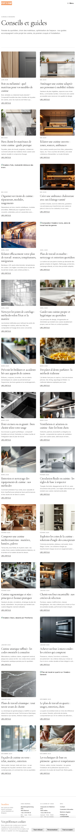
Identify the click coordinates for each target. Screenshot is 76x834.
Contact (62, 807)
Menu (72, 3)
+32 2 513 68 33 (26, 812)
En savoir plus (23, 831)
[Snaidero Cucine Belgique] (6, 3)
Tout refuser (38, 830)
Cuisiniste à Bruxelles (66, 809)
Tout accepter (67, 830)
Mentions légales (65, 812)
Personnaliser (52, 830)
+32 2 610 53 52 (45, 812)
